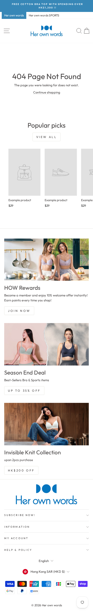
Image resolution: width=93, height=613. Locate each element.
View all (46, 137)
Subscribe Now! (19, 515)
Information (17, 526)
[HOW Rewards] (46, 259)
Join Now (19, 311)
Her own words (14, 15)
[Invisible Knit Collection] (46, 424)
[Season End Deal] (46, 344)
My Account (16, 538)
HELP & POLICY (18, 550)
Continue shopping (46, 92)
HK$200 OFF (21, 470)
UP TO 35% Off (24, 390)
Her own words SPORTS (44, 15)
